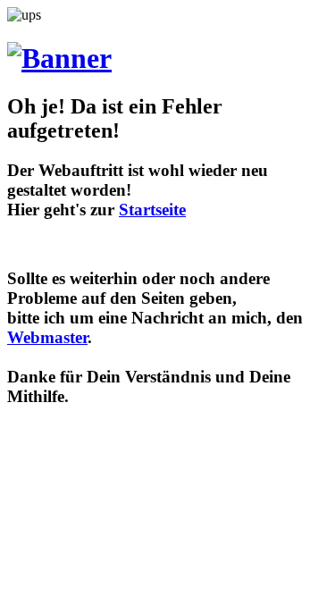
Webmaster (47, 337)
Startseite (152, 209)
